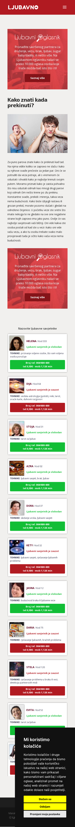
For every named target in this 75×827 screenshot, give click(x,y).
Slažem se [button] (45, 799)
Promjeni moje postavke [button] (45, 814)
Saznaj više (37, 78)
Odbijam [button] (45, 806)
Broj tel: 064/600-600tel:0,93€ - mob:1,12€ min (37, 361)
